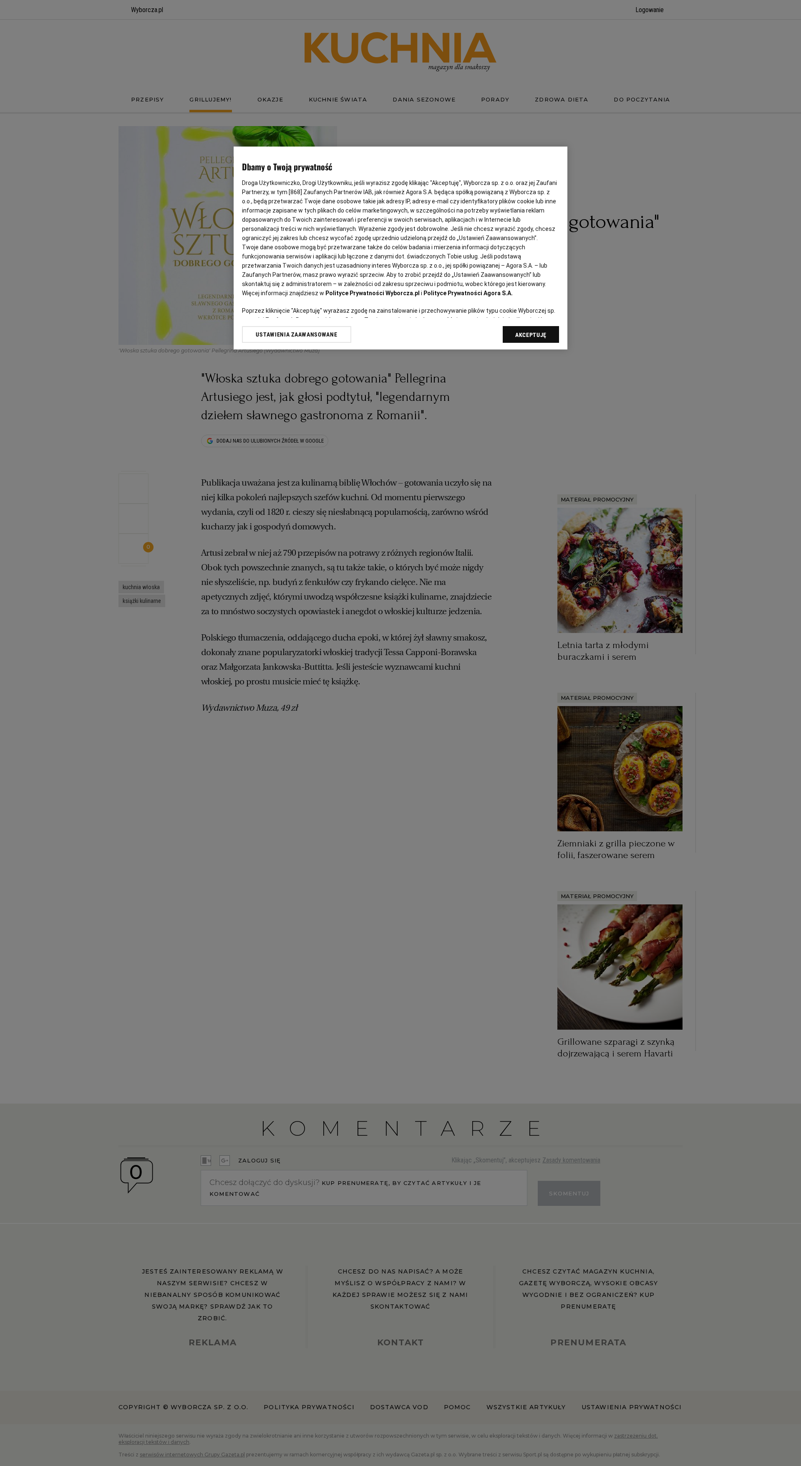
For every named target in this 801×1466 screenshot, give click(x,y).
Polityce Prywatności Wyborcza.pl (372, 293)
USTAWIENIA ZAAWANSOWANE (296, 334)
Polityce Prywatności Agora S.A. (468, 293)
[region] (400, 248)
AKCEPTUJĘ (531, 335)
